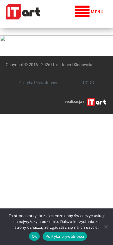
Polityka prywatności (64, 236)
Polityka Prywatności (38, 82)
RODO (88, 82)
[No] (106, 227)
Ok (34, 236)
